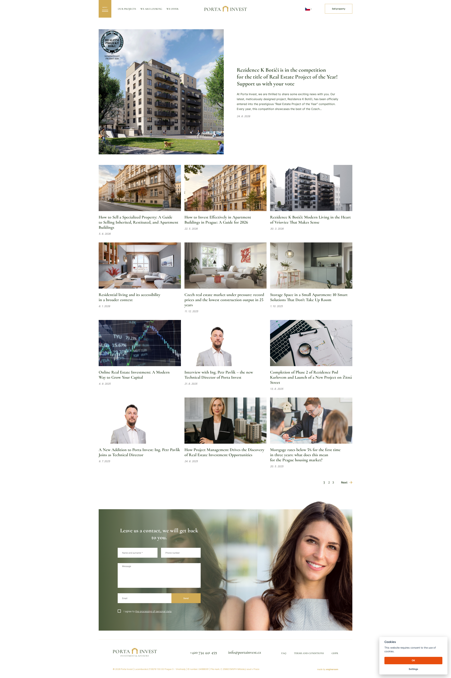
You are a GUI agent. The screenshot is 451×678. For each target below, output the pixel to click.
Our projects (127, 8)
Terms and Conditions (309, 653)
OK (413, 660)
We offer (172, 8)
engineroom (332, 669)
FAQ (283, 653)
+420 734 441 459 (203, 652)
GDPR (335, 653)
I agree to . (148, 611)
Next (344, 482)
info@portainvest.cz (244, 652)
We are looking (151, 8)
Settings (413, 669)
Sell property (338, 8)
